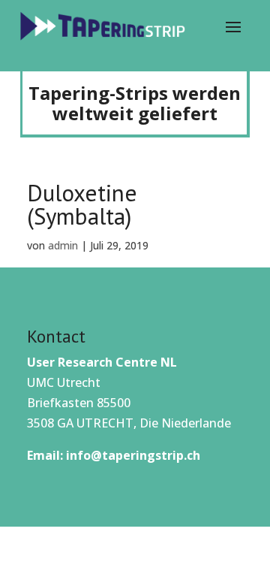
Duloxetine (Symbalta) (82, 204)
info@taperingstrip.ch (133, 455)
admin (63, 245)
